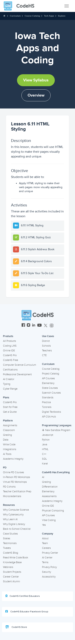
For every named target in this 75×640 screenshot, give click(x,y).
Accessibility (49, 576)
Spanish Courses (51, 392)
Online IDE (9, 350)
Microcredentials (12, 496)
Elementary (48, 383)
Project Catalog (50, 373)
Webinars (8, 567)
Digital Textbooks (51, 411)
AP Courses (48, 378)
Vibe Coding (49, 520)
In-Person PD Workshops (16, 477)
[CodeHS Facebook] (23, 325)
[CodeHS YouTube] (39, 325)
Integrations (9, 449)
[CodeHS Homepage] (20, 6)
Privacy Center (50, 552)
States (6, 538)
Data (5, 439)
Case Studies (10, 533)
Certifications (10, 369)
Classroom (9, 430)
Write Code (9, 444)
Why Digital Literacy (14, 524)
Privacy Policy (49, 567)
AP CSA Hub (49, 416)
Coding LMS (10, 345)
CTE (44, 355)
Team (45, 543)
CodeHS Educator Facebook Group (29, 611)
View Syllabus (36, 80)
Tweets (7, 548)
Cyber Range (10, 388)
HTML (45, 449)
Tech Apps (49, 16)
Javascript (47, 435)
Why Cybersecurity (13, 514)
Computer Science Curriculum (19, 364)
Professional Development (17, 374)
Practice (46, 402)
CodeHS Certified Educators (25, 596)
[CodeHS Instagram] (28, 325)
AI (43, 477)
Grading (7, 435)
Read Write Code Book (15, 557)
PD (4, 467)
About (45, 538)
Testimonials (10, 543)
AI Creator (8, 379)
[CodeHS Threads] (52, 325)
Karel (45, 463)
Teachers (47, 350)
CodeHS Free (10, 360)
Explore (61, 16)
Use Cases (48, 336)
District (46, 341)
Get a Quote (10, 411)
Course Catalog (32, 16)
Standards (47, 397)
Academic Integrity (13, 458)
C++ (44, 454)
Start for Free (10, 407)
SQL (44, 458)
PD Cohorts (9, 486)
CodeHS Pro (10, 355)
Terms (45, 562)
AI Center (47, 557)
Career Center (11, 576)
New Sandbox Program (57, 430)
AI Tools (7, 454)
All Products (9, 341)
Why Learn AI (10, 519)
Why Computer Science (16, 509)
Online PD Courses (13, 472)
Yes (44, 525)
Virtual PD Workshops (15, 482)
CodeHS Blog (10, 552)
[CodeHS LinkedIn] (33, 325)
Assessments (49, 496)
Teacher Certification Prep (17, 491)
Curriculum (15, 16)
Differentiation (50, 486)
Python (46, 439)
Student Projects (12, 572)
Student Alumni (11, 581)
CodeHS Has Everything (56, 472)
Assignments (10, 425)
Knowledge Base (12, 562)
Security (46, 572)
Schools (46, 345)
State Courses (50, 388)
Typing (6, 384)
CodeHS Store (19, 627)
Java (44, 444)
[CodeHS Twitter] (46, 325)
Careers (46, 548)
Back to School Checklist (17, 529)
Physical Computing (53, 510)
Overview (36, 95)
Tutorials (46, 407)
